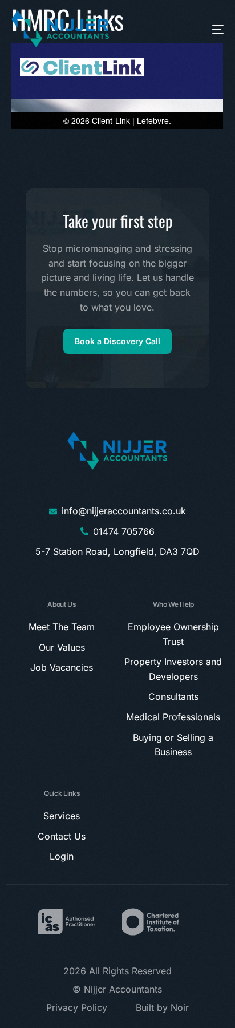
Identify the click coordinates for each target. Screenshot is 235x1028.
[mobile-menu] (205, 28)
